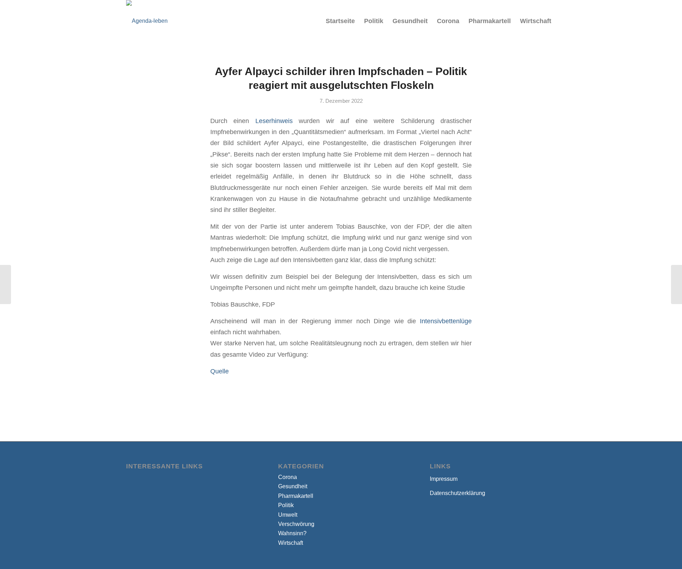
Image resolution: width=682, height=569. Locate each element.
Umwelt (287, 515)
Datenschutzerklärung (457, 493)
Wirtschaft (290, 543)
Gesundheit (292, 486)
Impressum (444, 479)
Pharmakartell (295, 496)
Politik (286, 505)
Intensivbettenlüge (446, 321)
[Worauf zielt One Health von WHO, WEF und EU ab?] (5, 284)
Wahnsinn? (292, 533)
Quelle (219, 371)
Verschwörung (296, 524)
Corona (287, 477)
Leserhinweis (274, 120)
